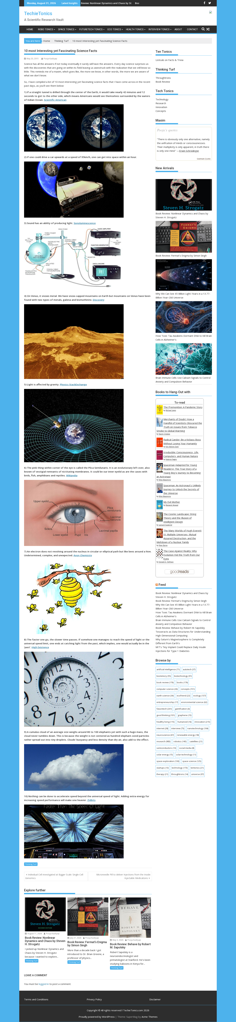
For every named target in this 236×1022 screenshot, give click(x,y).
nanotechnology (197, 728)
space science (191, 761)
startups (163, 767)
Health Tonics (135, 29)
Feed (162, 585)
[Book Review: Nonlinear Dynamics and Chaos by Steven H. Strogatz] (184, 195)
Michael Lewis (171, 410)
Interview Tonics (159, 29)
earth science (165, 695)
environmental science (194, 702)
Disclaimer (155, 999)
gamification (182, 708)
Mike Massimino (165, 480)
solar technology (186, 754)
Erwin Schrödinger (189, 150)
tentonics (197, 767)
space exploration (168, 761)
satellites (196, 741)
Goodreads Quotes (203, 159)
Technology (162, 99)
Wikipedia (71, 475)
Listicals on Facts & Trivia (169, 60)
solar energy (165, 754)
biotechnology (183, 676)
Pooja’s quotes (167, 129)
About (178, 29)
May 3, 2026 (117, 940)
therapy (162, 774)
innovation (202, 721)
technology (180, 767)
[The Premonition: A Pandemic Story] (160, 413)
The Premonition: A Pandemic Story (182, 407)
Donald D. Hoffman (166, 562)
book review (165, 682)
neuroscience (165, 735)
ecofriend (183, 695)
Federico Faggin (171, 459)
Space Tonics (66, 29)
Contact (192, 29)
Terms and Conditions (36, 999)
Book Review (163, 81)
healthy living (165, 721)
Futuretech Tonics (91, 29)
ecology (199, 695)
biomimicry (164, 676)
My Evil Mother (171, 502)
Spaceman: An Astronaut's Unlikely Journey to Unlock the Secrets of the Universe (182, 489)
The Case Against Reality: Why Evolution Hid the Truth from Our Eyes (181, 554)
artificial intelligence (168, 669)
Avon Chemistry (83, 555)
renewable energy (188, 735)
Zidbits (91, 800)
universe (197, 774)
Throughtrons (163, 77)
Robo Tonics (45, 29)
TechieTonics (38, 13)
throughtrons (179, 774)
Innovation (161, 107)
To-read (179, 402)
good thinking (166, 715)
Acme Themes (149, 1016)
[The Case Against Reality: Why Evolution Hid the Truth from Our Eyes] (160, 557)
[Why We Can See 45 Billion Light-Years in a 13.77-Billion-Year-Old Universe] (184, 275)
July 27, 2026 (75, 937)
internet (162, 728)
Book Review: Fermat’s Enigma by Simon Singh (181, 255)
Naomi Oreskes (164, 434)
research (163, 741)
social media (186, 748)
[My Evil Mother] (160, 508)
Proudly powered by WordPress (97, 1016)
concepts (188, 689)
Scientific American (55, 99)
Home (30, 29)
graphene (184, 715)
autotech (189, 669)
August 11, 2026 (34, 933)
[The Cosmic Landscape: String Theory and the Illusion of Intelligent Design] (160, 520)
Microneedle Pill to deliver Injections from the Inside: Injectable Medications (123, 876)
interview (177, 728)
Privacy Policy (94, 999)
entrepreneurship (167, 702)
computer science (167, 689)
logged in (44, 984)
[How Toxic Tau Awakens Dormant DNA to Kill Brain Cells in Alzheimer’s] (184, 317)
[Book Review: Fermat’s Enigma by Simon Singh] (184, 237)
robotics (180, 741)
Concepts (161, 111)
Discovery (98, 299)
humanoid (184, 721)
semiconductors (166, 748)
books (182, 682)
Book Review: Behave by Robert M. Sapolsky (180, 627)
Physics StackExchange (73, 384)
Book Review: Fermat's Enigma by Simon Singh (96, 3)
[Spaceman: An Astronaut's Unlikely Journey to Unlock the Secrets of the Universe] (160, 492)
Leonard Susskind (165, 525)
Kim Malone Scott (172, 447)
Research (161, 103)
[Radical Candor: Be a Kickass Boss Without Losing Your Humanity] (160, 446)
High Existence (40, 647)
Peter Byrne (163, 545)
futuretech (164, 708)
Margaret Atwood (172, 505)
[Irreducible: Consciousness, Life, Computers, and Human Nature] (160, 458)
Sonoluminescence (85, 223)
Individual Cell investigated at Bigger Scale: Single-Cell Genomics (54, 876)
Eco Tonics (114, 29)
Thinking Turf (31, 864)
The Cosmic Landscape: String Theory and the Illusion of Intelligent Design (179, 517)
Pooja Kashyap (50, 58)
